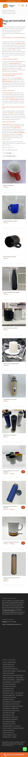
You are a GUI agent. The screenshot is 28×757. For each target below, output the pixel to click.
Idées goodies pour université (9, 723)
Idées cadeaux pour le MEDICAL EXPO (10, 708)
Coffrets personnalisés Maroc (9, 679)
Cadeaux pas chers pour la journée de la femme (13, 675)
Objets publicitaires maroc (8, 732)
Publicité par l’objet (7, 737)
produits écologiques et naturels (9, 734)
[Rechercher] (18, 5)
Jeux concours (17, 726)
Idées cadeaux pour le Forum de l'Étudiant (11, 701)
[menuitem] (18, 5)
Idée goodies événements (8, 699)
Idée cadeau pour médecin (8, 692)
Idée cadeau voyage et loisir (8, 695)
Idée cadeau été (19, 695)
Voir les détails (19, 192)
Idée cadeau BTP (16, 681)
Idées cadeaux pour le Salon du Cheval (11, 710)
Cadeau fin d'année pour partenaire (10, 668)
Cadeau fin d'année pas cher (9, 666)
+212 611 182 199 (12, 621)
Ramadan (14, 737)
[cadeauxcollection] (11, 5)
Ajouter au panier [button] (9, 192)
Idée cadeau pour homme (8, 690)
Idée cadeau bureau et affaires (9, 684)
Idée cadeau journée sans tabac (9, 686)
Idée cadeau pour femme (8, 688)
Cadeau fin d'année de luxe (8, 664)
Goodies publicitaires (7, 681)
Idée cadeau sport (19, 692)
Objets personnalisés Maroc (8, 730)
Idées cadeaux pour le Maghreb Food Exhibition (13, 706)
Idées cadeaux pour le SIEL (8, 715)
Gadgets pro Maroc (20, 679)
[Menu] (22, 5)
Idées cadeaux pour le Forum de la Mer (11, 703)
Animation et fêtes (11, 662)
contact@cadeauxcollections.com (14, 624)
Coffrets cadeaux (19, 677)
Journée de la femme (7, 728)
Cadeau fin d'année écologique (9, 671)
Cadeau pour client (21, 671)
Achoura (4, 662)
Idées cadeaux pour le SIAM (8, 712)
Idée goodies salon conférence (9, 697)
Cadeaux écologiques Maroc (9, 677)
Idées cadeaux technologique (9, 721)
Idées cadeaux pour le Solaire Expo (10, 717)
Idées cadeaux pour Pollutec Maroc (10, 719)
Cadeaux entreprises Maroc (8, 673)
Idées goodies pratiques (8, 726)
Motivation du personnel (18, 728)
